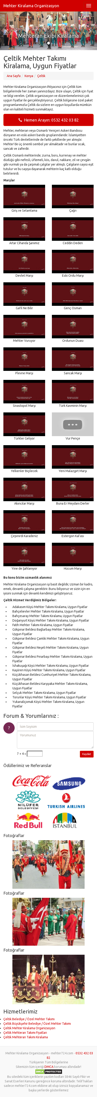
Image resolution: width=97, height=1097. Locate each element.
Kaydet (86, 754)
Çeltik (41, 76)
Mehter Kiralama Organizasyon (31, 5)
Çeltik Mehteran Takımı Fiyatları (25, 1032)
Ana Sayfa (14, 76)
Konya (29, 76)
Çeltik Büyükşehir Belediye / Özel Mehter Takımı (37, 1023)
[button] (7, 30)
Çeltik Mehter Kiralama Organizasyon (29, 1028)
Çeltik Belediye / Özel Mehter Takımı (29, 1019)
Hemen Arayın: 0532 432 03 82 (50, 120)
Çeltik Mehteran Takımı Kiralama (25, 1037)
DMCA (48, 1067)
